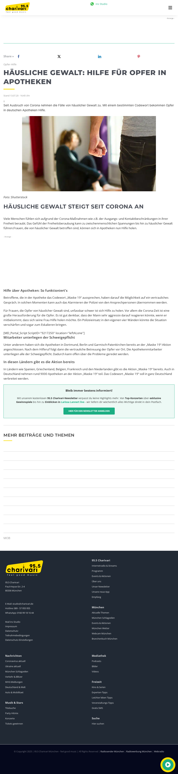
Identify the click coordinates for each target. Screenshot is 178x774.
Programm (97, 570)
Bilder (95, 666)
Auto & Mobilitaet (14, 692)
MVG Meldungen (14, 681)
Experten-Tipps (99, 692)
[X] (58, 56)
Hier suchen (98, 723)
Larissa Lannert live (72, 402)
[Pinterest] (138, 56)
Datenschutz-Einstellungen (19, 639)
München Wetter (100, 628)
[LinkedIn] (99, 56)
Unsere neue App (101, 591)
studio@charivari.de (23, 603)
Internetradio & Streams (104, 565)
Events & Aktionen (101, 576)
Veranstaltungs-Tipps (103, 702)
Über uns (96, 581)
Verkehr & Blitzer (13, 676)
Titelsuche (10, 708)
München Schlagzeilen (103, 617)
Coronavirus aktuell (15, 661)
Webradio (159, 751)
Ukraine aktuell (13, 666)
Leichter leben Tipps (102, 697)
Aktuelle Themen (100, 612)
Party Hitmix (11, 713)
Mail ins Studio (12, 621)
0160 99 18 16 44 (25, 612)
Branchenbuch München (104, 638)
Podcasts (96, 661)
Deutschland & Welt (15, 687)
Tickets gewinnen (14, 723)
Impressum (11, 626)
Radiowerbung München (139, 751)
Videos (95, 671)
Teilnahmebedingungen (17, 635)
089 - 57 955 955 (22, 608)
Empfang (96, 597)
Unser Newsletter (101, 586)
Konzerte (10, 718)
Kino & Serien (99, 687)
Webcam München (101, 633)
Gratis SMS (97, 708)
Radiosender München (112, 751)
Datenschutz (11, 630)
